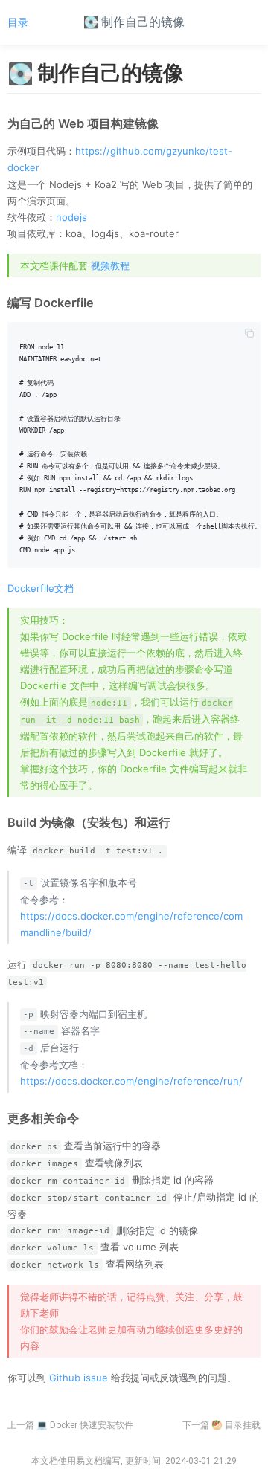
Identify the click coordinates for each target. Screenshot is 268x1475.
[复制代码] (249, 333)
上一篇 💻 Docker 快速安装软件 (70, 1425)
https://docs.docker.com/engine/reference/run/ (131, 1081)
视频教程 (110, 265)
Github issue (78, 1378)
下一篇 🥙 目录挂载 (221, 1425)
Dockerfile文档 (40, 588)
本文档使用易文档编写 (76, 1461)
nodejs (71, 217)
